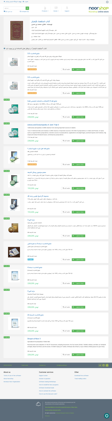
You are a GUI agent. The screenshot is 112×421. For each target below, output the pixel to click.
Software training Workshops (47, 382)
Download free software (81, 376)
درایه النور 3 (31, 220)
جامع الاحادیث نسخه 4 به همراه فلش (39, 243)
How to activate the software (47, 391)
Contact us (42, 365)
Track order (24, 365)
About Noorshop (8, 379)
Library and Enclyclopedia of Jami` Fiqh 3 (43, 125)
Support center (43, 376)
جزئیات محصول (80, 69)
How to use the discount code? (48, 394)
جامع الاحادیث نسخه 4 (34, 267)
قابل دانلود (7, 99)
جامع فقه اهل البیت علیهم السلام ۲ (38, 148)
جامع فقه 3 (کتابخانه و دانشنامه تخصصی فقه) (42, 101)
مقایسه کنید (67, 69)
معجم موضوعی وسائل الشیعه (36, 172)
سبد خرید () (8, 12)
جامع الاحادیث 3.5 (33, 53)
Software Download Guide (46, 388)
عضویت (26, 2)
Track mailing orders (80, 379)
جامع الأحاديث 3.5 (33, 77)
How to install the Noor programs (48, 385)
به (13, 2)
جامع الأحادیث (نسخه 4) (35, 315)
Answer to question (44, 379)
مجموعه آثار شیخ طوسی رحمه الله (38, 196)
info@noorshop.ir (62, 365)
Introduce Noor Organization (12, 382)
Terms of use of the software (12, 376)
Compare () (25, 12)
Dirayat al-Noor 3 (34, 339)
